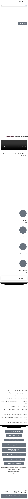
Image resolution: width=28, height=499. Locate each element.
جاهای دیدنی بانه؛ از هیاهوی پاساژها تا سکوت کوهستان (16, 422)
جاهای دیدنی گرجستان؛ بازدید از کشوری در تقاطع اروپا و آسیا (15, 414)
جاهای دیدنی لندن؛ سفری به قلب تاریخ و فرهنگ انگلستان (16, 399)
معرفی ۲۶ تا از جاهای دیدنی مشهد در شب (19, 396)
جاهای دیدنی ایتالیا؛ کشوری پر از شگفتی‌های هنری (17, 406)
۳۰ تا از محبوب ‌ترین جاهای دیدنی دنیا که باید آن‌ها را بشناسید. (15, 393)
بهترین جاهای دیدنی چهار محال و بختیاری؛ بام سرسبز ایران (16, 390)
